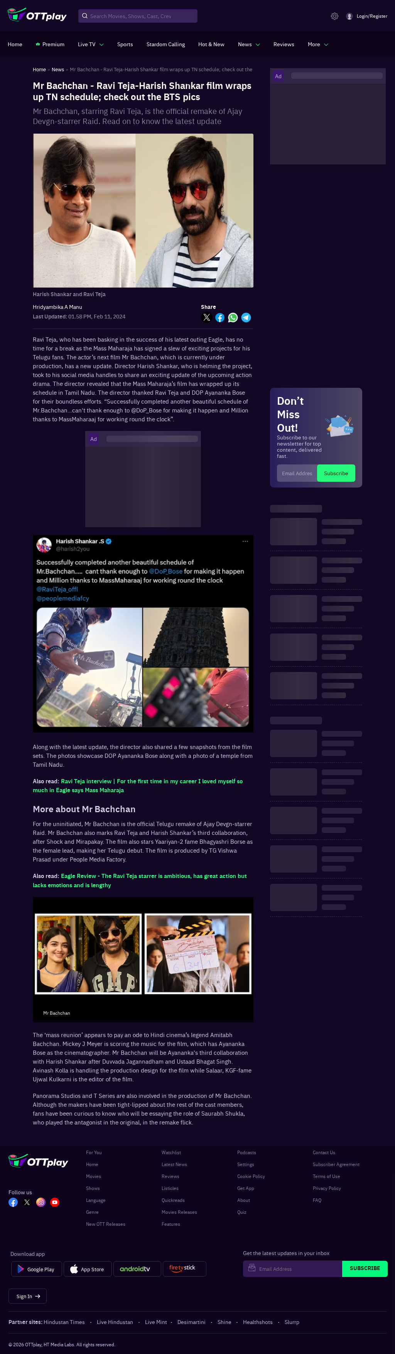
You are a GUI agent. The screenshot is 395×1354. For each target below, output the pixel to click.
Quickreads (173, 1200)
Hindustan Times (64, 1322)
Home (92, 1164)
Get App (245, 1188)
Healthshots (258, 1322)
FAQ (317, 1200)
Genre (92, 1212)
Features (171, 1224)
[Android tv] (137, 1269)
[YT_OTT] (54, 1203)
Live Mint (156, 1322)
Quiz (241, 1212)
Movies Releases (179, 1212)
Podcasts (246, 1152)
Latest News (174, 1164)
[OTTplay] (37, 16)
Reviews (170, 1176)
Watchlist (171, 1152)
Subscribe (336, 473)
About (243, 1200)
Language (96, 1200)
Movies (93, 1176)
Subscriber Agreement (336, 1164)
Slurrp (292, 1322)
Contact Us (324, 1152)
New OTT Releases (105, 1224)
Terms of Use (326, 1176)
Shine (224, 1322)
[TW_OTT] (27, 1203)
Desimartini (191, 1322)
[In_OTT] (41, 1203)
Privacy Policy (327, 1188)
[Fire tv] (184, 1269)
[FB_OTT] (13, 1203)
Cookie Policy (251, 1176)
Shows (93, 1188)
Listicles (170, 1188)
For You (94, 1152)
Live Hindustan (115, 1322)
